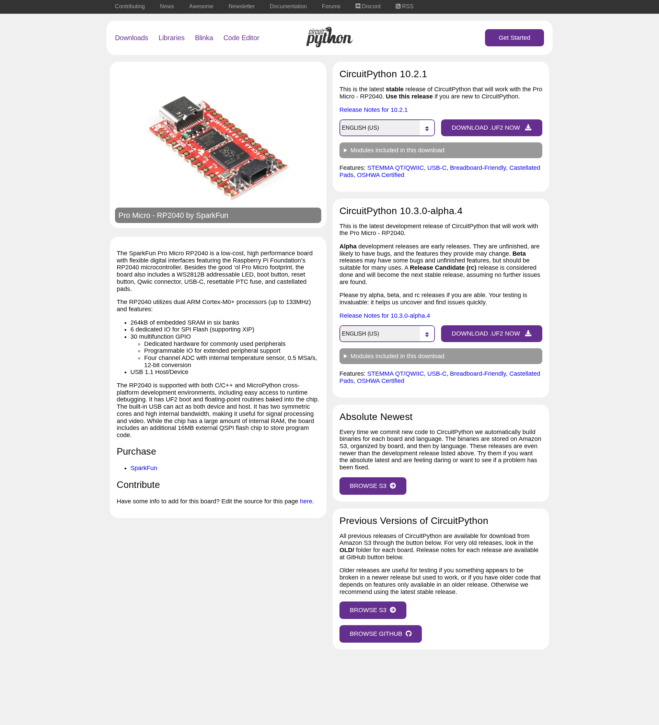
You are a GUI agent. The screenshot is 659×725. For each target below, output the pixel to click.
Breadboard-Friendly (478, 167)
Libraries (172, 38)
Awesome (201, 6)
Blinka (204, 38)
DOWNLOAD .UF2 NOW (487, 127)
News (167, 6)
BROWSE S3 (368, 485)
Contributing (130, 6)
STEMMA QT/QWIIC (395, 167)
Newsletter (242, 6)
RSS (407, 6)
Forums (331, 6)
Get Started (514, 37)
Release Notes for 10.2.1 (373, 109)
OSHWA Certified (380, 175)
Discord (370, 6)
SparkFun (212, 215)
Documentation (288, 6)
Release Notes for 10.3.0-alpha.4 (384, 315)
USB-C (437, 167)
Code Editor (241, 38)
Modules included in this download (397, 150)
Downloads (131, 38)
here (306, 501)
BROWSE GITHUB (376, 633)
